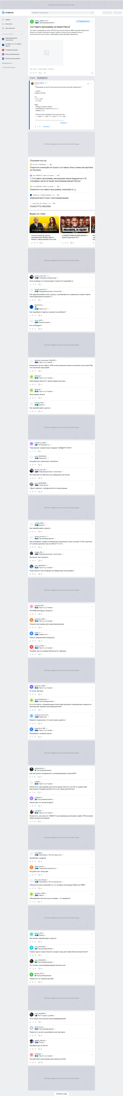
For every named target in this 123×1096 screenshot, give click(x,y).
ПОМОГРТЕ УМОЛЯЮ (40, 206)
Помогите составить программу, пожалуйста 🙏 (53, 189)
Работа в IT (43, 309)
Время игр (43, 458)
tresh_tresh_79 (37, 203)
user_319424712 (37, 175)
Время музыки (44, 322)
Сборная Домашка (46, 195)
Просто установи (48, 175)
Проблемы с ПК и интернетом (50, 855)
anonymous (36, 195)
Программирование (46, 23)
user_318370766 (37, 186)
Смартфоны (42, 164)
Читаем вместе (43, 445)
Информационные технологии (50, 291)
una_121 (35, 164)
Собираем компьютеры (47, 278)
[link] (44, 231)
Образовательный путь (47, 868)
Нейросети (43, 634)
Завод (41, 895)
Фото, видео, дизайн (46, 1015)
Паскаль (44, 203)
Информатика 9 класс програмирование (49, 198)
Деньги (41, 405)
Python (41, 1042)
